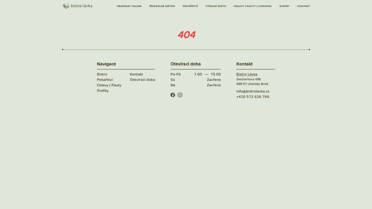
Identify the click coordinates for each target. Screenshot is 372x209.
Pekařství (190, 6)
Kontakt (303, 6)
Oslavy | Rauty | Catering (253, 6)
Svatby (284, 6)
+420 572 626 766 (252, 97)
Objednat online (129, 6)
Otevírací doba (142, 79)
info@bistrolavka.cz (253, 91)
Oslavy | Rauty (109, 85)
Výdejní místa (216, 6)
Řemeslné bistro (162, 6)
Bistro (102, 74)
